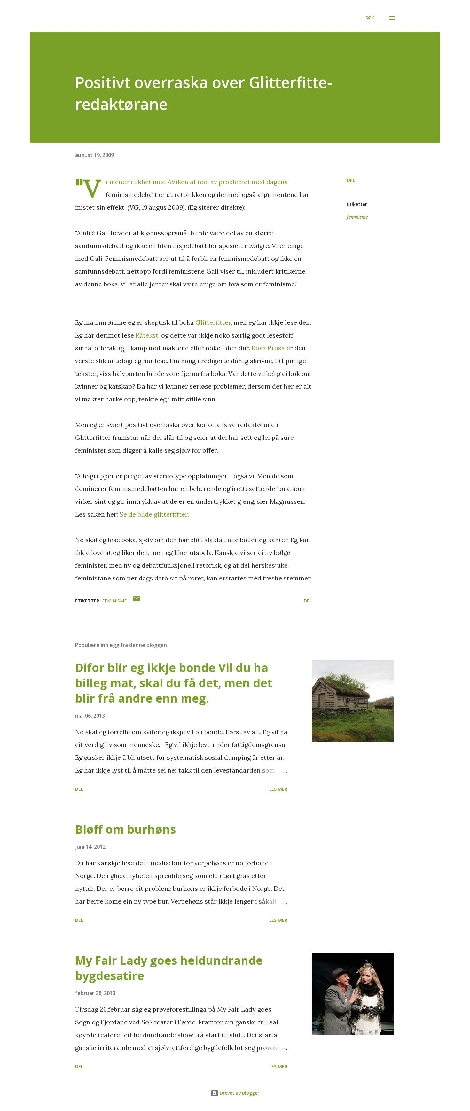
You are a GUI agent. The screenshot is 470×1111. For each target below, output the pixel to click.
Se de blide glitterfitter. (154, 514)
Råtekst (147, 335)
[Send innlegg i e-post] (136, 601)
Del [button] (351, 180)
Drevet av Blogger (238, 1093)
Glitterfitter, (213, 322)
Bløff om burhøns (125, 829)
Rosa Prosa (268, 348)
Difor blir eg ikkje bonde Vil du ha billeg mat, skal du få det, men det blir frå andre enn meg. (173, 683)
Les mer (278, 789)
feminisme (357, 217)
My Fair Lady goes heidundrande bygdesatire (169, 967)
